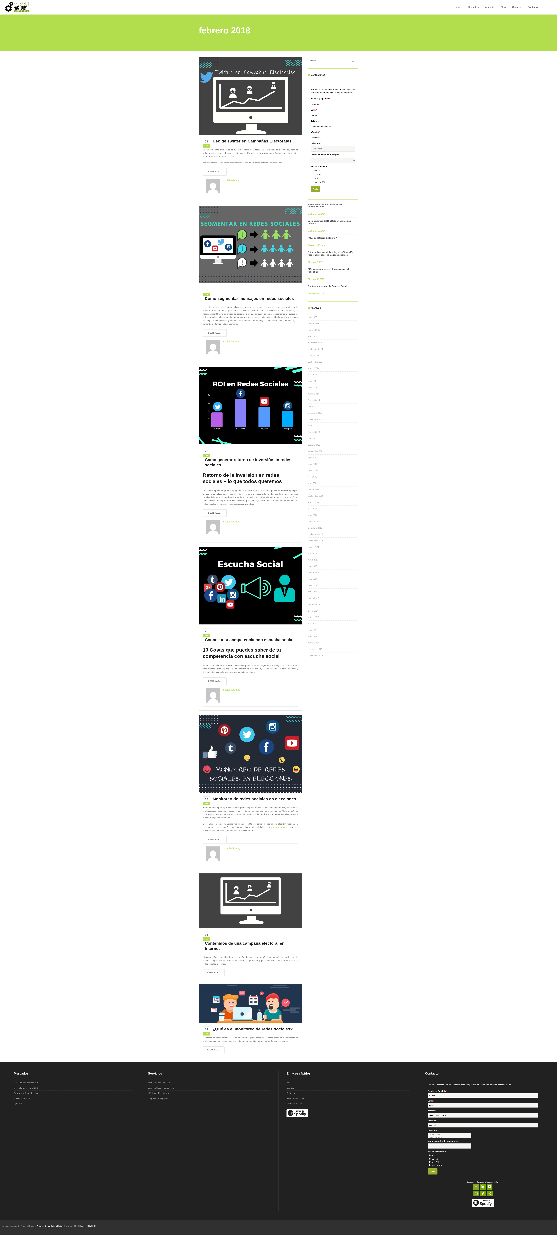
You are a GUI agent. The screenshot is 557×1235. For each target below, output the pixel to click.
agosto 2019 (313, 547)
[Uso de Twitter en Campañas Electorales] (250, 96)
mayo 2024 (313, 387)
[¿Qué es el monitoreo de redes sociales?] (250, 1003)
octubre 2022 (314, 445)
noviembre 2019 (315, 534)
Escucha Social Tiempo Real (161, 1088)
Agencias (18, 1103)
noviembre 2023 (315, 419)
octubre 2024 (314, 355)
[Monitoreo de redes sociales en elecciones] (250, 753)
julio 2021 (312, 477)
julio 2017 (312, 623)
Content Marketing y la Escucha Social (327, 286)
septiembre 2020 (315, 496)
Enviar (316, 189)
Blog (288, 1082)
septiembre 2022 (315, 451)
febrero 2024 (314, 400)
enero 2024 (313, 406)
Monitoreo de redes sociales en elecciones (254, 799)
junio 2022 (313, 464)
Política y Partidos (22, 1098)
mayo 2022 (313, 470)
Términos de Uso (294, 1103)
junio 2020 (313, 515)
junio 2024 (313, 381)
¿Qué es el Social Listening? (322, 238)
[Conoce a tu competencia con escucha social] (250, 585)
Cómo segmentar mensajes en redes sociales (249, 298)
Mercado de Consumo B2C (26, 1082)
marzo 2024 (313, 394)
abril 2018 (312, 592)
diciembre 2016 (315, 649)
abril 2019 (312, 566)
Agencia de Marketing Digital (50, 1226)
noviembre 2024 (315, 349)
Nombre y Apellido (320, 99)
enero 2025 (313, 336)
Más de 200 (319, 182)
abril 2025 (312, 317)
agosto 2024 (313, 368)
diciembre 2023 (315, 413)
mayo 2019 (313, 560)
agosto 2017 (313, 617)
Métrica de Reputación (158, 1093)
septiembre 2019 (315, 540)
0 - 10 (317, 170)
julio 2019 (312, 553)
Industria (315, 143)
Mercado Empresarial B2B (26, 1088)
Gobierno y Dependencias (26, 1093)
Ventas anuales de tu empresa (326, 155)
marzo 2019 (313, 572)
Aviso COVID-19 (88, 1226)
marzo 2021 (313, 489)
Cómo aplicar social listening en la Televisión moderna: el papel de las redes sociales (330, 253)
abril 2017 (312, 636)
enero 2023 (313, 438)
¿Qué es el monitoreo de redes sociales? (253, 1029)
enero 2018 (313, 611)
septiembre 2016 (315, 655)
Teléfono (315, 121)
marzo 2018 (313, 598)
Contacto (290, 1093)
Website (315, 132)
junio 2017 (313, 630)
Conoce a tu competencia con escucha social (249, 640)
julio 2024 (312, 374)
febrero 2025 (314, 330)
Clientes (290, 1088)
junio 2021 (313, 483)
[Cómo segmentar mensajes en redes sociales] (250, 244)
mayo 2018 (313, 585)
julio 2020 (312, 509)
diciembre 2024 (315, 343)
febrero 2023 (314, 432)
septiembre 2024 (315, 362)
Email (314, 110)
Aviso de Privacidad (295, 1098)
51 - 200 (318, 178)
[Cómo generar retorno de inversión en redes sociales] (250, 405)
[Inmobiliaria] (333, 149)
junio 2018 (313, 579)
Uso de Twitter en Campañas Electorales (252, 141)
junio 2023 (313, 426)
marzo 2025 (313, 323)
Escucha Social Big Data (159, 1082)
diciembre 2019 (315, 528)
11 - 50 (317, 174)
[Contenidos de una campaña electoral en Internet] (250, 900)
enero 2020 (313, 521)
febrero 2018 (314, 604)
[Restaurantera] (449, 1137)
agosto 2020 (313, 502)
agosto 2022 (313, 457)
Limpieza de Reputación (159, 1098)
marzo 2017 (313, 643)
